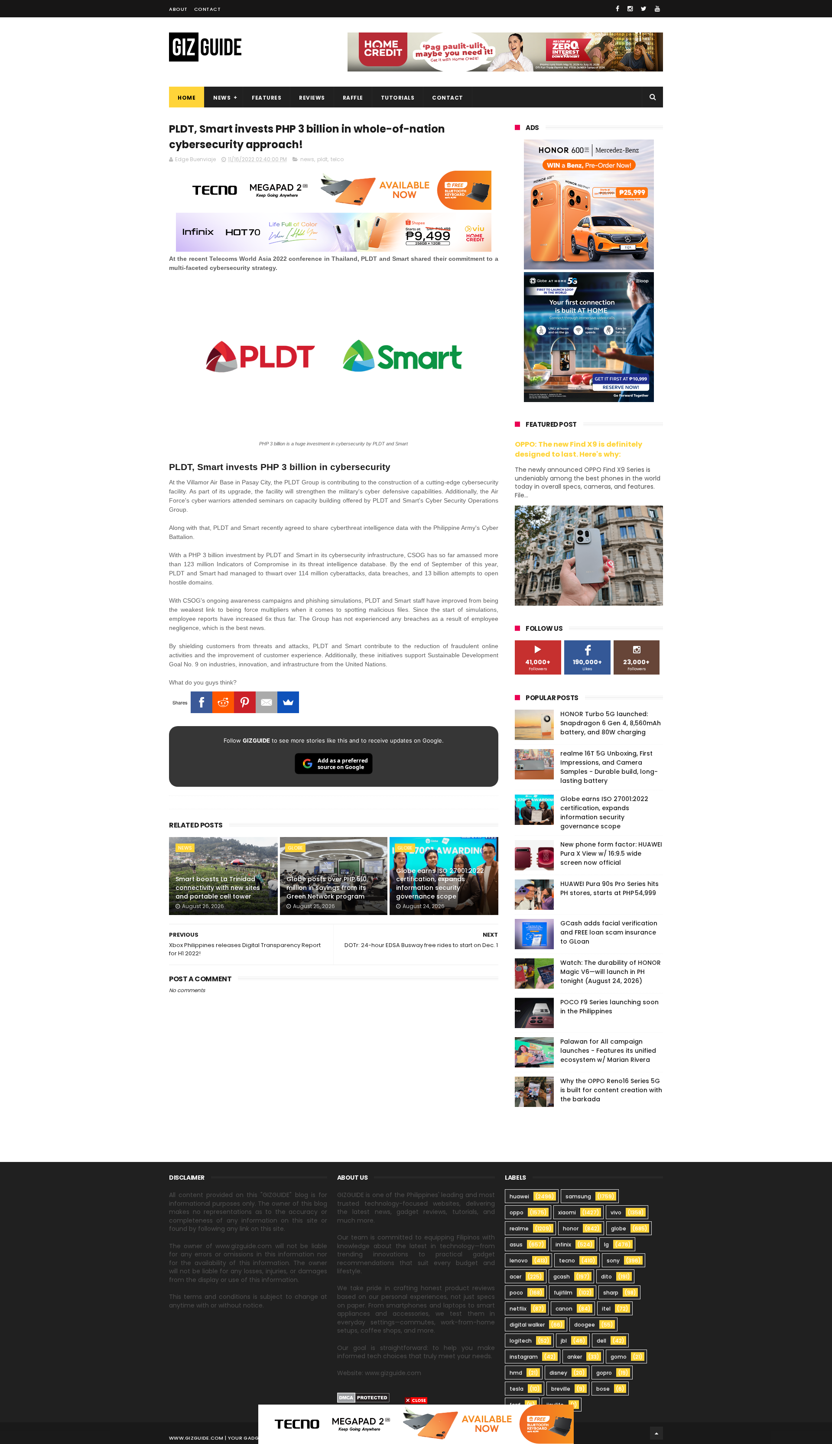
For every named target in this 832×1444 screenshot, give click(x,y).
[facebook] (617, 8)
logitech (521, 1340)
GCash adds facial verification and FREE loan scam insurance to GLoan (608, 932)
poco (516, 1292)
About (178, 9)
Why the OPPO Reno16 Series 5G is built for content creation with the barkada (611, 1090)
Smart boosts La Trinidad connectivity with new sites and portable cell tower (218, 887)
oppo (516, 1212)
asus (516, 1244)
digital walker (527, 1324)
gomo (619, 1356)
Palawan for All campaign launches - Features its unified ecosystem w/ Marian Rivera (608, 1050)
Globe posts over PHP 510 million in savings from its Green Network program (326, 887)
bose (603, 1388)
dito (606, 1276)
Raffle (353, 97)
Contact (207, 9)
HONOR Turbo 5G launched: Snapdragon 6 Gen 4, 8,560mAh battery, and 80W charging (610, 723)
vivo (616, 1212)
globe (295, 847)
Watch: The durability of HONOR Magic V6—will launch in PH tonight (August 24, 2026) (610, 971)
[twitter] (644, 8)
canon (564, 1308)
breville (560, 1388)
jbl (564, 1340)
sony (613, 1260)
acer (515, 1276)
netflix (518, 1308)
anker (574, 1356)
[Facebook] (201, 702)
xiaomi (567, 1212)
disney (558, 1372)
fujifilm (563, 1292)
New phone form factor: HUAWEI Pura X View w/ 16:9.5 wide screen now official (611, 853)
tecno (567, 1260)
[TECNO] (416, 1423)
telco (337, 159)
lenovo (519, 1260)
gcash (561, 1276)
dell (601, 1340)
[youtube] (657, 8)
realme (519, 1228)
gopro (604, 1372)
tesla (516, 1388)
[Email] (266, 702)
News (222, 97)
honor (570, 1228)
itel (606, 1308)
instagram (524, 1356)
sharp (610, 1292)
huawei (519, 1196)
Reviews (312, 97)
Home (186, 97)
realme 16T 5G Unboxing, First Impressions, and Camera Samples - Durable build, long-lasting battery (609, 767)
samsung (578, 1196)
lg (606, 1244)
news (307, 159)
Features (266, 97)
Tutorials (398, 97)
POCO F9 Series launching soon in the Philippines (609, 1007)
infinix (563, 1244)
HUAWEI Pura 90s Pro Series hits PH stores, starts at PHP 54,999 (609, 888)
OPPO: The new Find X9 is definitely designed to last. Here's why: (578, 449)
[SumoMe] (288, 702)
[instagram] (630, 8)
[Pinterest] (245, 702)
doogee (584, 1324)
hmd (516, 1372)
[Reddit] (223, 702)
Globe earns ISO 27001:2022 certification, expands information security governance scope (440, 883)
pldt (322, 159)
